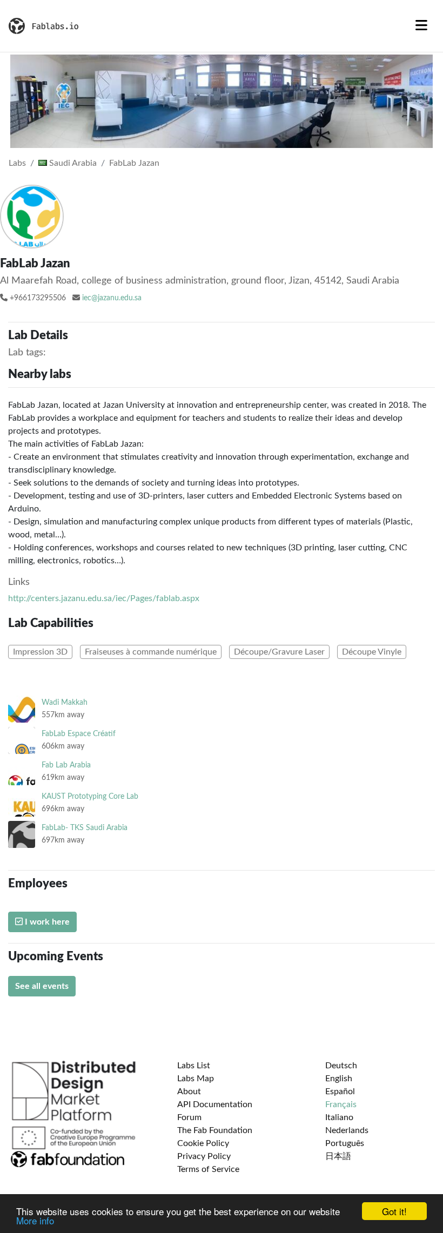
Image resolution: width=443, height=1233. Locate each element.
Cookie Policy (203, 1143)
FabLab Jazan (134, 163)
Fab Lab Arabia (66, 765)
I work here (46, 922)
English (338, 1078)
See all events (42, 986)
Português (344, 1143)
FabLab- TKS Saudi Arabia (84, 828)
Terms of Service (208, 1169)
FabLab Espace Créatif (79, 734)
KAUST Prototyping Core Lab (90, 796)
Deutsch (341, 1065)
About (189, 1091)
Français (341, 1104)
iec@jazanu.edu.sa (112, 298)
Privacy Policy (204, 1156)
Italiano (339, 1117)
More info (35, 1220)
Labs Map (195, 1078)
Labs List (193, 1065)
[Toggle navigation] (421, 26)
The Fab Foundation (214, 1130)
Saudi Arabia (72, 163)
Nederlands (346, 1130)
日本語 (338, 1156)
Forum (189, 1117)
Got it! (394, 1211)
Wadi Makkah (65, 702)
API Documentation (214, 1104)
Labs (17, 163)
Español (340, 1091)
